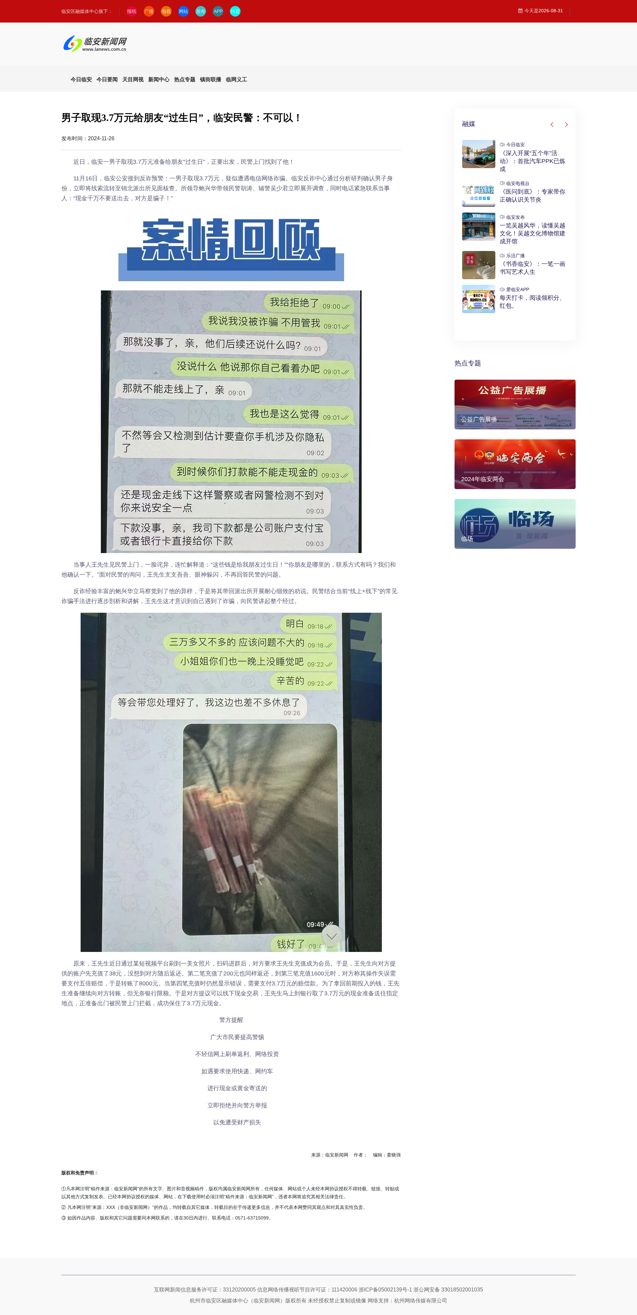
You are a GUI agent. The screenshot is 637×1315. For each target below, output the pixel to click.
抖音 (235, 11)
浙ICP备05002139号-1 (385, 1289)
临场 (467, 538)
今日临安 (515, 144)
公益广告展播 (479, 419)
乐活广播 (515, 255)
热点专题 (468, 363)
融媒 (468, 123)
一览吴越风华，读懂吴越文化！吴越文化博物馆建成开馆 (532, 233)
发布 (200, 11)
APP (218, 11)
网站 (183, 11)
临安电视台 (518, 183)
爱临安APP (517, 289)
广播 (149, 11)
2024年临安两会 (482, 479)
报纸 (131, 11)
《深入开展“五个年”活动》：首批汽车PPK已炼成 (532, 161)
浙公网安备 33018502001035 (448, 1289)
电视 (166, 11)
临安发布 (515, 217)
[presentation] (552, 124)
